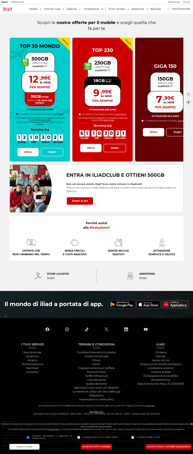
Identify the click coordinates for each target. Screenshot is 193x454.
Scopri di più (57, 114)
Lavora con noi (160, 360)
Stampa (160, 356)
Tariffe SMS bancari (96, 376)
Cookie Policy (54, 429)
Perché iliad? (174, 2)
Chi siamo (161, 352)
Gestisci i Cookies (24, 447)
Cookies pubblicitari (148, 437)
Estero (96, 364)
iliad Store (32, 368)
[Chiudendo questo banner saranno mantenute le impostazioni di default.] (192, 424)
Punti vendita (117, 9)
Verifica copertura (32, 364)
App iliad (155, 9)
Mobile (33, 9)
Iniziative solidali (160, 372)
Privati (5, 2)
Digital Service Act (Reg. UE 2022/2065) (160, 384)
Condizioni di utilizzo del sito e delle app (96, 392)
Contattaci (32, 372)
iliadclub (72, 9)
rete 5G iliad (46, 120)
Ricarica (32, 360)
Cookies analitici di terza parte (100, 437)
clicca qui (150, 406)
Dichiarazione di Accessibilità (160, 376)
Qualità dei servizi (96, 384)
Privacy (96, 360)
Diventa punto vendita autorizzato (160, 364)
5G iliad (186, 2)
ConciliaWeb (65, 406)
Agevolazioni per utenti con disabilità (96, 388)
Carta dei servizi (96, 380)
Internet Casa (52, 9)
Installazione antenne (161, 368)
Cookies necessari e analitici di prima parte (52, 437)
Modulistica (96, 395)
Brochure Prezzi (96, 372)
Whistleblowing (160, 380)
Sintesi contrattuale (96, 356)
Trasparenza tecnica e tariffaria (96, 368)
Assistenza (137, 9)
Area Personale (32, 352)
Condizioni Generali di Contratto (96, 352)
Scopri (51, 278)
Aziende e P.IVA (17, 2)
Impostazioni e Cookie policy (96, 399)
